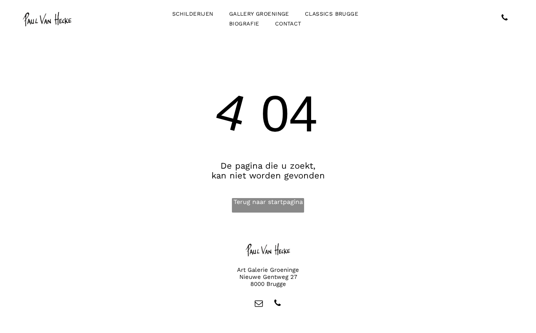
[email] (258, 304)
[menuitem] (192, 14)
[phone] (504, 18)
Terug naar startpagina (268, 202)
